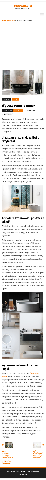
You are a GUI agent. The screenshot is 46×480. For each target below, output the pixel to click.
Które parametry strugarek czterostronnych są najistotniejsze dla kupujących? (7, 457)
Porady (16, 99)
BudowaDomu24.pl (23, 6)
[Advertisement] (23, 46)
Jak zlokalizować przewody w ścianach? (37, 454)
